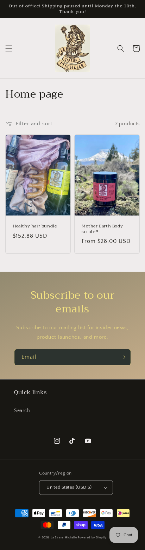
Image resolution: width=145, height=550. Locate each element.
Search (22, 410)
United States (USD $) (69, 487)
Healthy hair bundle (35, 226)
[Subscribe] (123, 357)
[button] (9, 48)
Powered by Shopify (92, 537)
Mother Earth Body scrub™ (102, 229)
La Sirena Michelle (64, 537)
